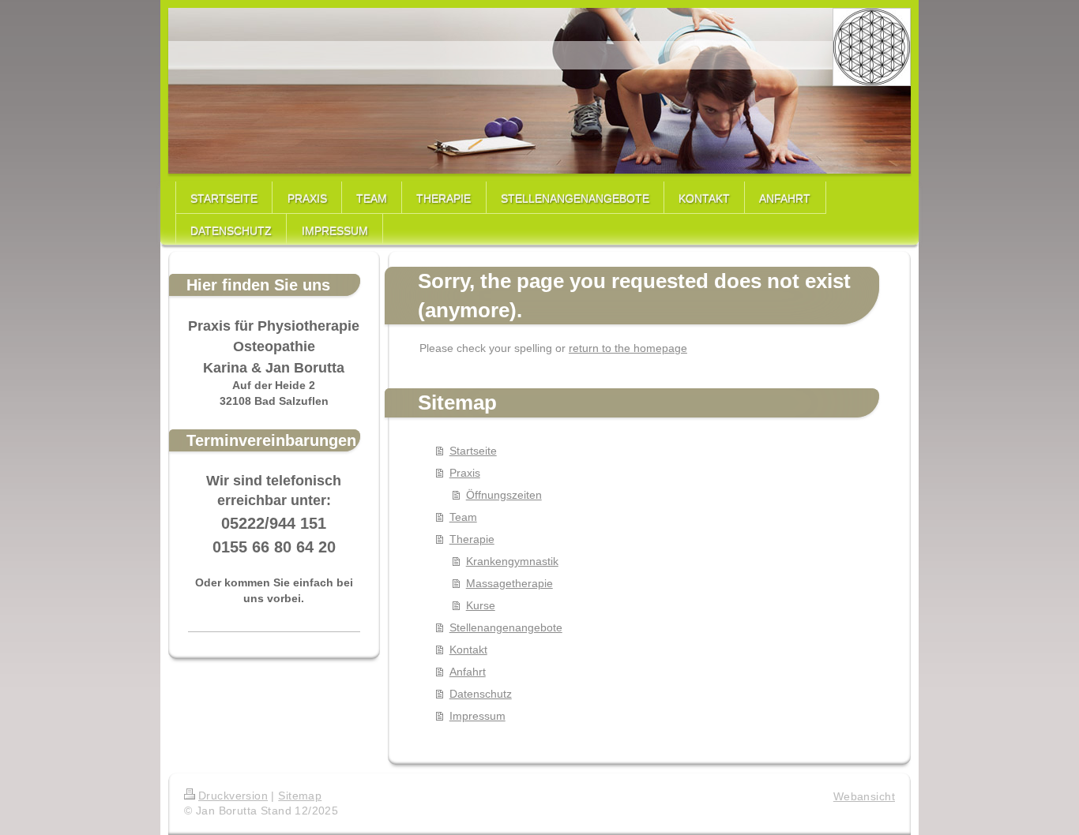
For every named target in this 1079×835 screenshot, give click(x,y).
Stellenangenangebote (505, 627)
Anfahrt (467, 671)
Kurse (480, 605)
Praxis (464, 472)
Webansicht (864, 796)
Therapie (471, 539)
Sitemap (299, 795)
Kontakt (468, 649)
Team (463, 517)
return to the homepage (628, 348)
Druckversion (233, 795)
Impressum (477, 716)
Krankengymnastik (512, 561)
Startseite (473, 450)
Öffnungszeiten (504, 495)
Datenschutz (480, 693)
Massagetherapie (509, 583)
